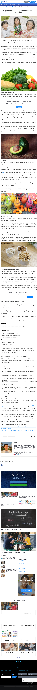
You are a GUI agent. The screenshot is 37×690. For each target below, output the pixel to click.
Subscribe (26, 1)
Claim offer (19, 107)
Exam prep (5, 436)
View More (18, 657)
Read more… (18, 667)
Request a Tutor (22, 560)
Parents (10, 674)
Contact (11, 686)
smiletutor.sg (24, 452)
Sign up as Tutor (18, 485)
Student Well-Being (11, 436)
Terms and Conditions (19, 686)
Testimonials (21, 563)
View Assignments (22, 571)
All (2, 674)
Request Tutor (18, 482)
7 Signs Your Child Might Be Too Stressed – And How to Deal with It (17, 430)
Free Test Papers (22, 564)
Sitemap (31, 686)
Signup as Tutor (22, 568)
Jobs (14, 686)
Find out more (21, 570)
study (3, 172)
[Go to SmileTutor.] (1, 6)
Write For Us (6, 686)
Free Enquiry (5, 4)
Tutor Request (32, 1)
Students (9, 459)
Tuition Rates (12, 4)
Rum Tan (3, 14)
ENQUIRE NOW (26, 590)
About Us (19, 4)
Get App (20, 572)
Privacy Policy (27, 686)
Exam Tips (4, 459)
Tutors (6, 674)
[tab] (3, 465)
